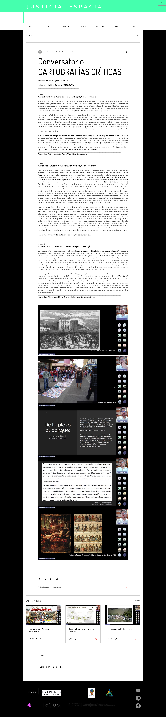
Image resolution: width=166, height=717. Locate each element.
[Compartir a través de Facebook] (39, 579)
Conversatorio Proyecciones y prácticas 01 (81, 630)
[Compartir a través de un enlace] (57, 579)
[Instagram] (138, 698)
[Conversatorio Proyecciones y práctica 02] (43, 615)
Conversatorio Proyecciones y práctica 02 (41, 630)
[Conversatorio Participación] (122, 615)
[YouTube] (138, 690)
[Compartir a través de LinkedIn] (51, 579)
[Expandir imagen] (83, 330)
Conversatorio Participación (120, 629)
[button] (137, 35)
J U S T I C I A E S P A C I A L (67, 6)
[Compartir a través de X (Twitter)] (45, 579)
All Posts (29, 35)
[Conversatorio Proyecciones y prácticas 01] (83, 615)
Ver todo (137, 600)
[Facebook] (138, 705)
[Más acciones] (126, 51)
